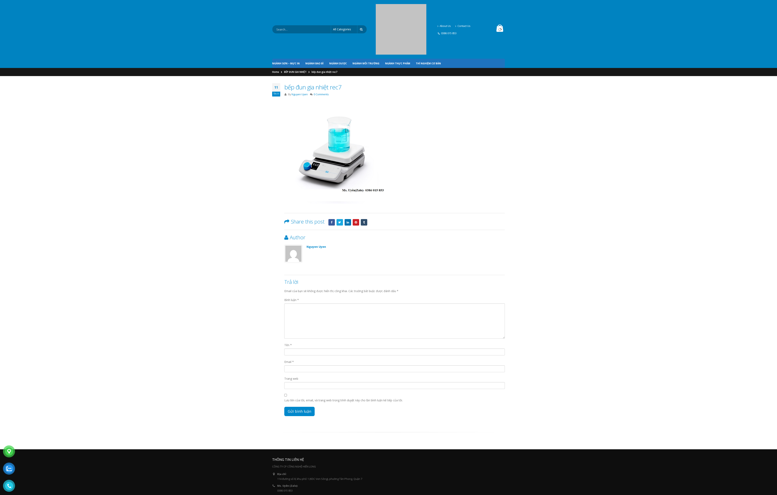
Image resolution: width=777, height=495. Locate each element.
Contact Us (463, 8)
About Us (445, 8)
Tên (288, 310)
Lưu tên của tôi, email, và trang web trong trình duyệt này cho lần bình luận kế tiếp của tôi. (343, 366)
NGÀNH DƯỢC (338, 29)
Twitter (339, 187)
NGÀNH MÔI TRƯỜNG (365, 29)
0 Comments (321, 59)
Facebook (331, 187)
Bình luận (291, 265)
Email (289, 327)
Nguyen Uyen (300, 59)
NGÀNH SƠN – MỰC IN (286, 29)
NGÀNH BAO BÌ (314, 29)
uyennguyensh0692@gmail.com (296, 468)
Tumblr (364, 187)
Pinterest (356, 187)
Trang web (291, 344)
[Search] (362, 12)
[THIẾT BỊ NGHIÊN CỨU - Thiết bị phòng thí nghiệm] (401, 12)
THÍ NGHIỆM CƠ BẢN (428, 29)
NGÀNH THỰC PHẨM (397, 29)
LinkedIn (348, 187)
